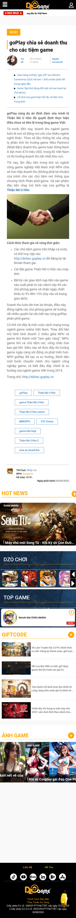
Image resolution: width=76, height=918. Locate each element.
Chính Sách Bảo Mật (38, 899)
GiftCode (14, 635)
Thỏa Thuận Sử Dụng (38, 902)
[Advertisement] (38, 823)
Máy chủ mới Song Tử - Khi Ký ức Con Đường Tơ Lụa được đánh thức (40, 543)
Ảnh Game (15, 735)
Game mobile (11, 505)
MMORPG (24, 421)
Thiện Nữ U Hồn (46, 392)
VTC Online (47, 421)
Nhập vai (31, 470)
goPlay (23, 392)
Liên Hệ (27, 867)
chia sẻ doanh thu (29, 450)
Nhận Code (52, 649)
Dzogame (28, 473)
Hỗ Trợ (49, 867)
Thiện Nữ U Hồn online (32, 412)
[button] (73, 583)
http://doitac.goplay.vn (29, 258)
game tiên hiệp (27, 431)
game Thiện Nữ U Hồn (31, 402)
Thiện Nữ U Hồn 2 (29, 440)
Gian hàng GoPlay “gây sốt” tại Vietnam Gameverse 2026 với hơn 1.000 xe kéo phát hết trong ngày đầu (39, 79)
